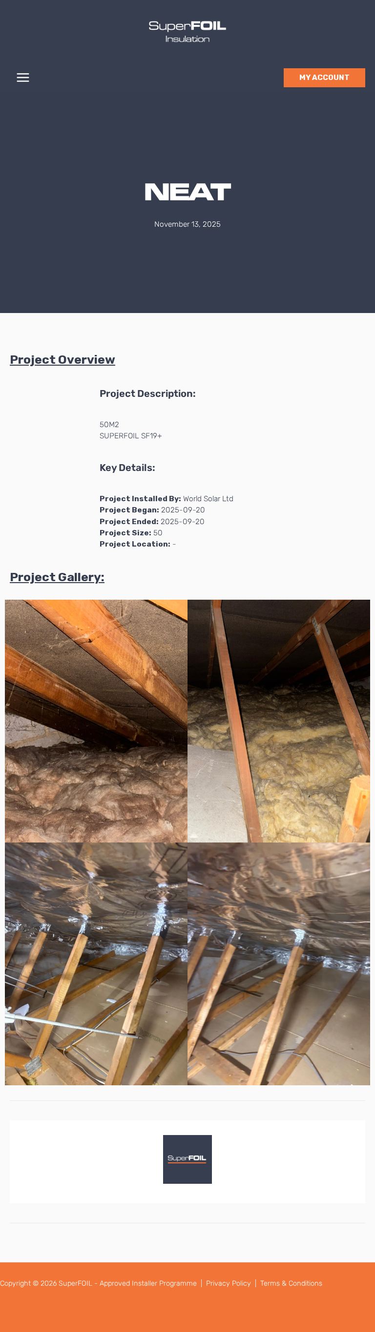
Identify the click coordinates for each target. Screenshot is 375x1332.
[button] (324, 77)
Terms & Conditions (291, 1283)
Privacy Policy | (232, 1283)
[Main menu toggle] (23, 78)
